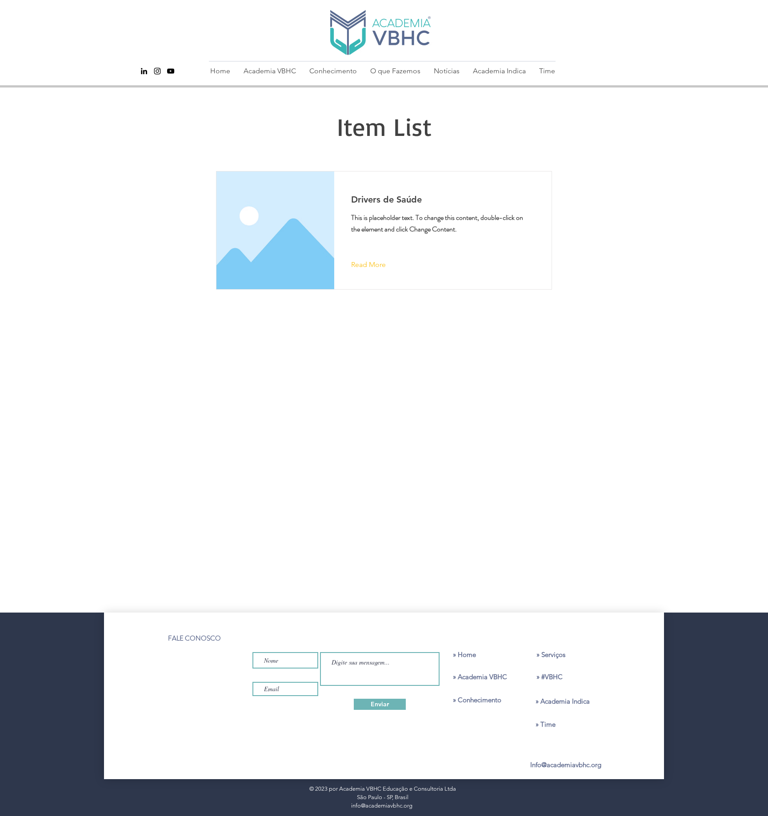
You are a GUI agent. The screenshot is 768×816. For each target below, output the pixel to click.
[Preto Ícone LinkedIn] (144, 71)
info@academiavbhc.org (381, 805)
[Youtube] (170, 71)
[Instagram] (157, 71)
